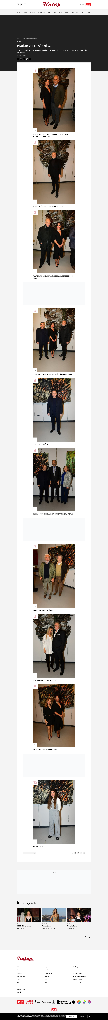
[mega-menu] (83, 4)
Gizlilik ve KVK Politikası (79, 976)
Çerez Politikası (77, 973)
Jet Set (66, 12)
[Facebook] (20, 992)
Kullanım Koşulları (78, 980)
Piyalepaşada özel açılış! (29, 853)
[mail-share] (27, 59)
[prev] (85, 937)
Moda (49, 12)
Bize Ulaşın (76, 967)
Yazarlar (47, 976)
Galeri (82, 12)
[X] (24, 992)
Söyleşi (60, 12)
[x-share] (21, 59)
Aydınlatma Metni (78, 983)
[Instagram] (18, 992)
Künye (74, 970)
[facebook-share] (18, 59)
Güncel (18, 12)
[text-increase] (30, 59)
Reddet (82, 1016)
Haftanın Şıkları (41, 12)
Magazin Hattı (74, 12)
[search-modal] (80, 4)
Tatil (55, 12)
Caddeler (32, 12)
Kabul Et (71, 1016)
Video (88, 12)
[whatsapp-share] (24, 59)
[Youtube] (27, 992)
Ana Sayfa (19, 38)
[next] (89, 937)
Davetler (25, 12)
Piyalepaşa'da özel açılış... (31, 38)
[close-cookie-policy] (89, 1016)
